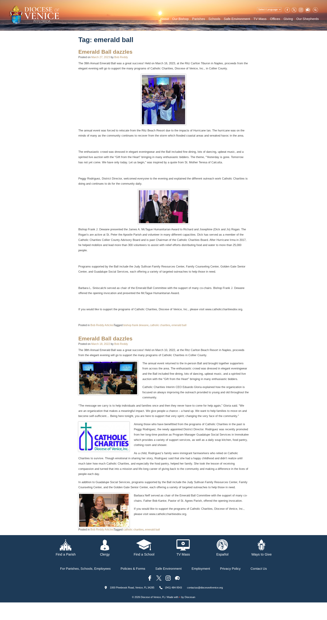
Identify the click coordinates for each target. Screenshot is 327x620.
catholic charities (160, 325)
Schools (214, 19)
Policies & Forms (133, 568)
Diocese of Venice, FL (153, 597)
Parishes (198, 19)
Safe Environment (237, 19)
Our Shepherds (307, 19)
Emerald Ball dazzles (105, 52)
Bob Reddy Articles (102, 325)
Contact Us (259, 568)
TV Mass (260, 19)
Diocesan (190, 597)
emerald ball (179, 325)
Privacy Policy (230, 568)
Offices (275, 19)
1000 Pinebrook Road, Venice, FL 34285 (132, 587)
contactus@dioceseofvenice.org (205, 587)
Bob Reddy (121, 57)
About (164, 19)
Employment (201, 568)
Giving (288, 19)
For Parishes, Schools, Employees (85, 568)
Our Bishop (180, 19)
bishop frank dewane (136, 325)
